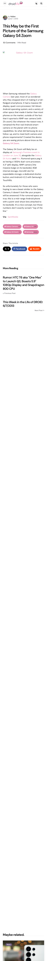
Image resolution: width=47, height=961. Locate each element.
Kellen (13, 16)
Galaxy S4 (31, 226)
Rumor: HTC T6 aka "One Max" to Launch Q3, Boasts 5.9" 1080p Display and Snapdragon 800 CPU (23, 283)
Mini (18, 158)
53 (9, 42)
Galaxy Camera (13, 226)
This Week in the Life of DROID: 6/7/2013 (23, 304)
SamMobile (13, 217)
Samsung (31, 232)
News (9, 945)
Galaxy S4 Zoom (13, 232)
